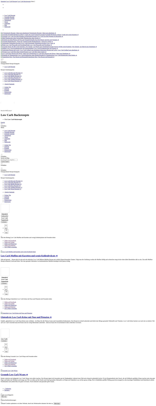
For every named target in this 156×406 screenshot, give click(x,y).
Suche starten (5, 161)
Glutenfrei (7, 23)
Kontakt (6, 90)
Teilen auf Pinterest (9, 245)
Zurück (3, 122)
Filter (6, 119)
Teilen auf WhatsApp (10, 244)
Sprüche (6, 89)
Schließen (4, 222)
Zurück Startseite (9, 84)
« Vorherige (7, 388)
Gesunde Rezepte (9, 17)
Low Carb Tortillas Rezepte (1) (13, 79)
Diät (5, 25)
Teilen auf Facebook (10, 240)
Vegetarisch (7, 20)
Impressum (7, 93)
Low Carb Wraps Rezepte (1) (12, 81)
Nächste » (7, 390)
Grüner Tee (7, 87)
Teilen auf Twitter (9, 242)
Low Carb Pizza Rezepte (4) (12, 77)
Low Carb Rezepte (9, 15)
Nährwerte (7, 27)
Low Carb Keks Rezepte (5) (12, 74)
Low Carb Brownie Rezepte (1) (13, 73)
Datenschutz (7, 92)
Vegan (6, 22)
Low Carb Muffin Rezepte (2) (12, 76)
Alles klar (3, 396)
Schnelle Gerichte (9, 18)
